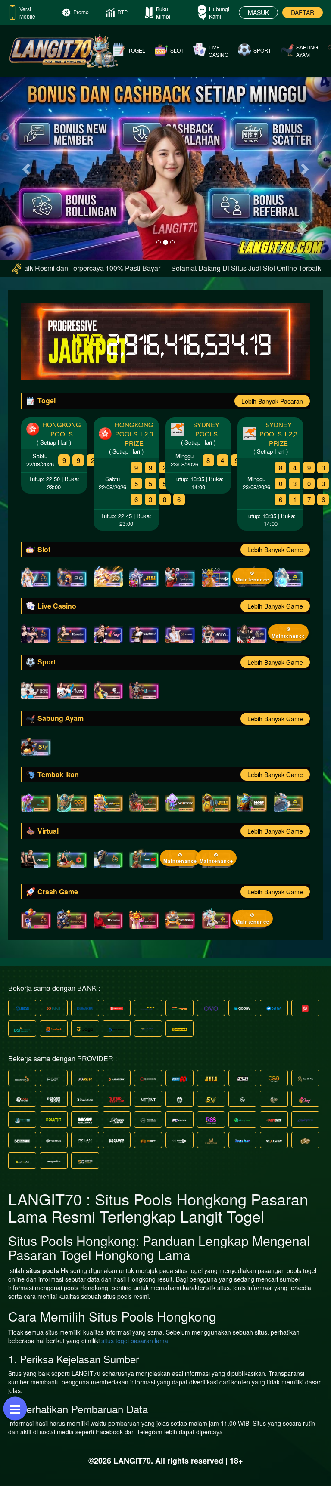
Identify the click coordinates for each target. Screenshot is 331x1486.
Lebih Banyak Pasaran (272, 401)
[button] (25, 166)
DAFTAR (302, 12)
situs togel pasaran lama (134, 1340)
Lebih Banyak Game (275, 549)
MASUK (258, 12)
